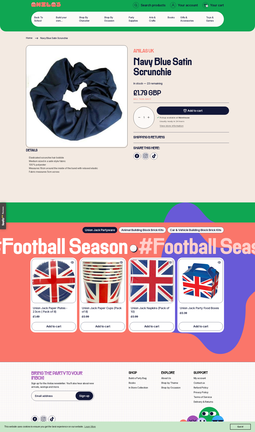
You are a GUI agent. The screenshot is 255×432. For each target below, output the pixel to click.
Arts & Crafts (152, 19)
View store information (171, 125)
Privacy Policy (201, 392)
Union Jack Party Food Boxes (199, 308)
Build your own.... (61, 19)
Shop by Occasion (170, 387)
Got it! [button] (240, 427)
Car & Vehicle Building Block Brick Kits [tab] (195, 230)
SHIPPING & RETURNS (149, 137)
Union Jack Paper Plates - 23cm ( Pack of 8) (50, 309)
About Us (166, 378)
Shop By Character (84, 19)
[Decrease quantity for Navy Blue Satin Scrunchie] (137, 117)
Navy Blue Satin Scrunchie (54, 38)
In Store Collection (138, 387)
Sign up (84, 396)
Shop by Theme (169, 382)
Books (171, 17)
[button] (149, 5)
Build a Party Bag (138, 378)
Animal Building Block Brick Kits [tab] (142, 230)
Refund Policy (201, 387)
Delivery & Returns (203, 401)
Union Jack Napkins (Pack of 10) (150, 309)
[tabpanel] (127, 295)
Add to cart (53, 326)
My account (200, 378)
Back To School (38, 19)
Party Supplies (133, 19)
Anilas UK (143, 51)
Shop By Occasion (109, 19)
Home (29, 37)
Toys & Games (210, 19)
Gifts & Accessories (187, 19)
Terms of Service (203, 397)
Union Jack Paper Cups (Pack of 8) (102, 309)
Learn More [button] (90, 426)
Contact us (199, 382)
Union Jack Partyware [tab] (100, 230)
